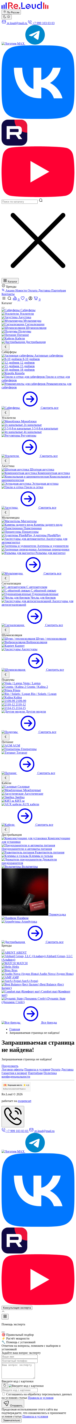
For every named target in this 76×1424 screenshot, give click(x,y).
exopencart (24, 1101)
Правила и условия (37, 1069)
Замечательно (11, 1420)
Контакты (8, 294)
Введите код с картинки (18, 1381)
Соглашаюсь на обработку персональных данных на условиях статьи (37, 1396)
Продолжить (10, 1066)
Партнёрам (58, 290)
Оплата (33, 290)
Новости (21, 290)
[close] (3, 307)
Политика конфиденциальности (29, 1074)
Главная (14, 1029)
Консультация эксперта (17, 1307)
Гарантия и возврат (14, 1073)
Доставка (44, 290)
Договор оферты (13, 1069)
